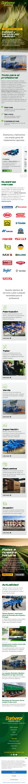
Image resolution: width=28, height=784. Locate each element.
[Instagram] (11, 754)
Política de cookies (6, 782)
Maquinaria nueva (14, 741)
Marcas (14, 748)
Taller (6, 350)
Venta (6, 390)
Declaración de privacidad (15, 782)
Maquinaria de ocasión (14, 743)
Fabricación (10, 311)
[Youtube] (16, 754)
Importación (10, 429)
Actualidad (10, 584)
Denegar (14, 775)
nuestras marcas (6, 201)
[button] (26, 758)
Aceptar (14, 772)
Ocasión (8, 507)
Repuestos (10, 468)
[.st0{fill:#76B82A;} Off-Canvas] (25, 3)
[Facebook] (14, 754)
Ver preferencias (14, 779)
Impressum (23, 782)
